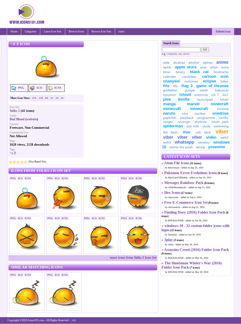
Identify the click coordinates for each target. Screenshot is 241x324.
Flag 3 (187, 86)
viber (222, 132)
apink (167, 67)
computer (172, 53)
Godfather (170, 90)
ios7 (225, 95)
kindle (183, 99)
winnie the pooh (181, 147)
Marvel (193, 104)
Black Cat (199, 72)
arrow (186, 53)
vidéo (211, 137)
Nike (185, 113)
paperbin (169, 118)
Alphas (208, 62)
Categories (30, 31)
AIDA (166, 62)
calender (169, 76)
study (206, 126)
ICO (39, 88)
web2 (225, 137)
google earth (196, 90)
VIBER (168, 137)
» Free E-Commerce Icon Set (184, 202)
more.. (122, 31)
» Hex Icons (170, 193)
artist (213, 67)
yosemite (216, 147)
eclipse (209, 81)
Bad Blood (17, 119)
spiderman (173, 126)
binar (167, 72)
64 (46, 98)
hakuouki (222, 90)
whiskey (204, 142)
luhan (224, 99)
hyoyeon (169, 95)
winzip (200, 147)
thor (187, 132)
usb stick (203, 132)
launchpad (205, 99)
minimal (223, 109)
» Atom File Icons (175, 163)
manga (169, 104)
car (180, 53)
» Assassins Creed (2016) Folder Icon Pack (195, 250)
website (32, 119)
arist (203, 67)
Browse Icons (76, 31)
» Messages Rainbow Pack (182, 183)
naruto (169, 113)
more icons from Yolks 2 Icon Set (133, 257)
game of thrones (212, 86)
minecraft (220, 104)
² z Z (13, 153)
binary (180, 72)
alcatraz (179, 62)
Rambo (224, 118)
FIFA (166, 86)
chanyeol (171, 81)
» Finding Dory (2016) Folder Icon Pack (193, 212)
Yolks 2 (15, 111)
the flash (170, 132)
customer (191, 81)
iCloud (185, 94)
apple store (186, 67)
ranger (168, 122)
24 (57, 98)
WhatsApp (184, 142)
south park (220, 122)
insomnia (201, 95)
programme (206, 118)
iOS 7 (215, 95)
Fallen (225, 81)
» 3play (167, 240)
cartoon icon (215, 76)
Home (14, 31)
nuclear (200, 113)
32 (51, 98)
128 (41, 98)
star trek (192, 126)
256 (34, 98)
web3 (167, 142)
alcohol (194, 62)
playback (186, 118)
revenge (184, 122)
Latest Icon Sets (52, 31)
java (167, 99)
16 (62, 98)
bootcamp (221, 72)
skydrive (200, 122)
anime (222, 62)
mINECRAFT (172, 108)
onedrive (220, 113)
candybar (189, 76)
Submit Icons (223, 31)
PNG (21, 88)
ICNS (57, 88)
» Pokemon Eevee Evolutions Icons (189, 173)
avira (225, 67)
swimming (221, 126)
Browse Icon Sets (101, 31)
